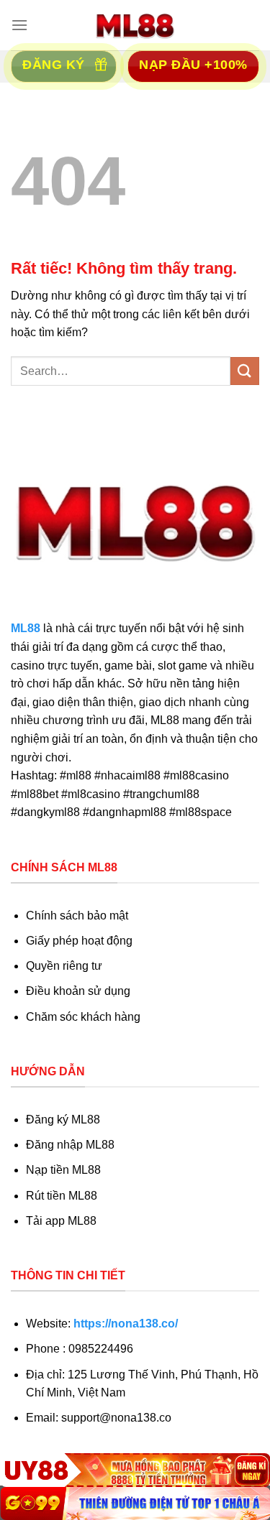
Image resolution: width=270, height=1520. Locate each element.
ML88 (25, 628)
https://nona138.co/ (125, 1323)
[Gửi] (244, 371)
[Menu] (19, 24)
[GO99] (135, 1503)
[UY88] (135, 1469)
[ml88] (135, 25)
